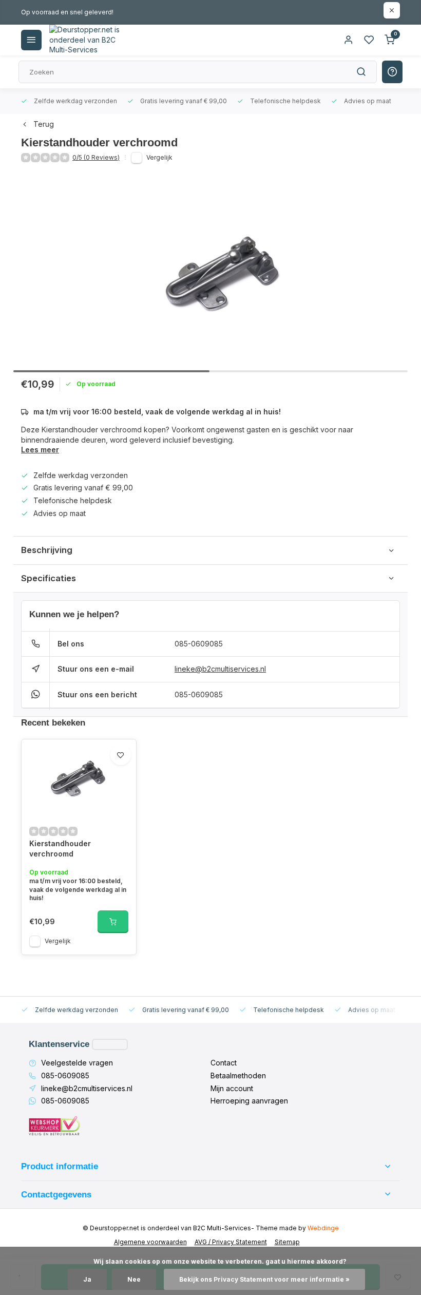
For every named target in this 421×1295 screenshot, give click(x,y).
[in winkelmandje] (113, 921)
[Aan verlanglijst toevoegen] (120, 755)
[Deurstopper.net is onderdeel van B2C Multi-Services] (85, 40)
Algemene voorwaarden (150, 1242)
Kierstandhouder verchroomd (60, 848)
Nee (134, 1279)
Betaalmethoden (238, 1075)
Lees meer (40, 449)
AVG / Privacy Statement (231, 1242)
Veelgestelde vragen (77, 1062)
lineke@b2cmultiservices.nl (220, 668)
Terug (43, 124)
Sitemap (287, 1242)
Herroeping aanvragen (249, 1100)
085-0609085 (199, 643)
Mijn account (231, 1088)
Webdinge (323, 1228)
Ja (87, 1279)
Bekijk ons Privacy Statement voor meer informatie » (264, 1279)
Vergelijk (159, 157)
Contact (223, 1062)
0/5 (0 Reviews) (96, 157)
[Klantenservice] (110, 1044)
